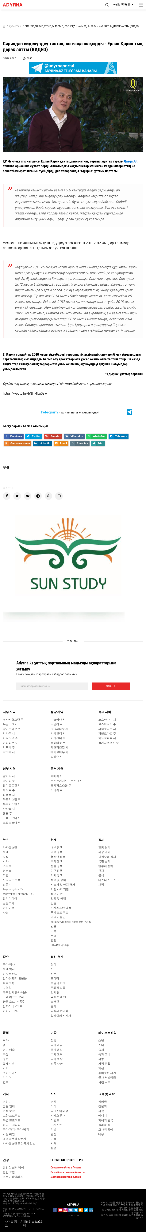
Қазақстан (15, 26)
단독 (53, 1139)
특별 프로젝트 (12, 1120)
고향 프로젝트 (12, 1115)
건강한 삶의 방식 (13, 1168)
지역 (53, 1143)
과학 (101, 1111)
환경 (53, 1148)
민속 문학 (9, 1111)
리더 (53, 1106)
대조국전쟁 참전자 (14, 1139)
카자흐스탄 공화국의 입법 (19, 1143)
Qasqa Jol (130, 161)
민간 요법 (9, 1172)
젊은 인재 (9, 1106)
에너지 (102, 1115)
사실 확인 (9, 1134)
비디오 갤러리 (12, 1125)
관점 (53, 1134)
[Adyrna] (17, 4)
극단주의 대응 (59, 1111)
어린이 (7, 1102)
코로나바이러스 (13, 1177)
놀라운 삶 (104, 1125)
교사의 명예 (105, 1129)
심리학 (102, 1102)
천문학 (102, 1106)
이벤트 (55, 1120)
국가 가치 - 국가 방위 (16, 1129)
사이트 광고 (11, 1223)
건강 (53, 1102)
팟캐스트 (56, 1125)
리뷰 (53, 1129)
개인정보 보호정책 (33, 1223)
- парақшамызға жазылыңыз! (69, 412)
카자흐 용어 (58, 1115)
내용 (101, 1134)
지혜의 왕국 (105, 1120)
